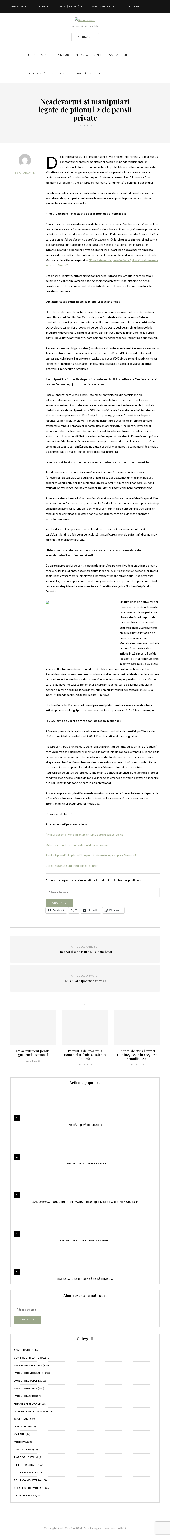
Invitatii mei (22, 1426)
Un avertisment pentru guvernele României (33, 1053)
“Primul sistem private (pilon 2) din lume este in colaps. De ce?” (86, 834)
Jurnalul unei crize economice (85, 1163)
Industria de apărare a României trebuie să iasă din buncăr (85, 1055)
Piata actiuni (23, 1449)
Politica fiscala (25, 1472)
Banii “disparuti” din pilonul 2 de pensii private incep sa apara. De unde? (91, 855)
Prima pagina (19, 6)
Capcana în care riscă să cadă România (85, 1279)
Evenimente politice (28, 1365)
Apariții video (87, 73)
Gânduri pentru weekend (78, 55)
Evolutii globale (26, 1388)
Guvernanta (23, 1418)
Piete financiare (25, 1464)
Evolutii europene (27, 1380)
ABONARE (85, 37)
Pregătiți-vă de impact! (85, 1125)
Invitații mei (118, 55)
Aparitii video (23, 1350)
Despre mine (38, 55)
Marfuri (19, 1434)
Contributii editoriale (30, 1357)
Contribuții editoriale (48, 73)
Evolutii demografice (29, 1373)
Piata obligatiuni (26, 1457)
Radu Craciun (25, 173)
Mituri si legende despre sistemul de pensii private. (78, 845)
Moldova (20, 1441)
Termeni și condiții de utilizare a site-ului (84, 6)
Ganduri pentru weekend (31, 1411)
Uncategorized (25, 1495)
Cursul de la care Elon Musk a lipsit (85, 1240)
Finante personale (27, 1403)
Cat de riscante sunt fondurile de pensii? (72, 865)
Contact (42, 6)
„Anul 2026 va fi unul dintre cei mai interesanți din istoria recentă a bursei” (85, 1202)
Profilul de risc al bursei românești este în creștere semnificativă (137, 1055)
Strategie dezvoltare (29, 1487)
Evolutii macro (25, 1395)
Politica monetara (27, 1480)
